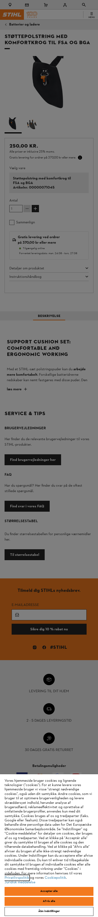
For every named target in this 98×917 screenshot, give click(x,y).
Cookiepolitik (55, 877)
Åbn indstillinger (49, 911)
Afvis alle (49, 901)
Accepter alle (49, 891)
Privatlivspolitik (17, 877)
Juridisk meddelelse (20, 882)
